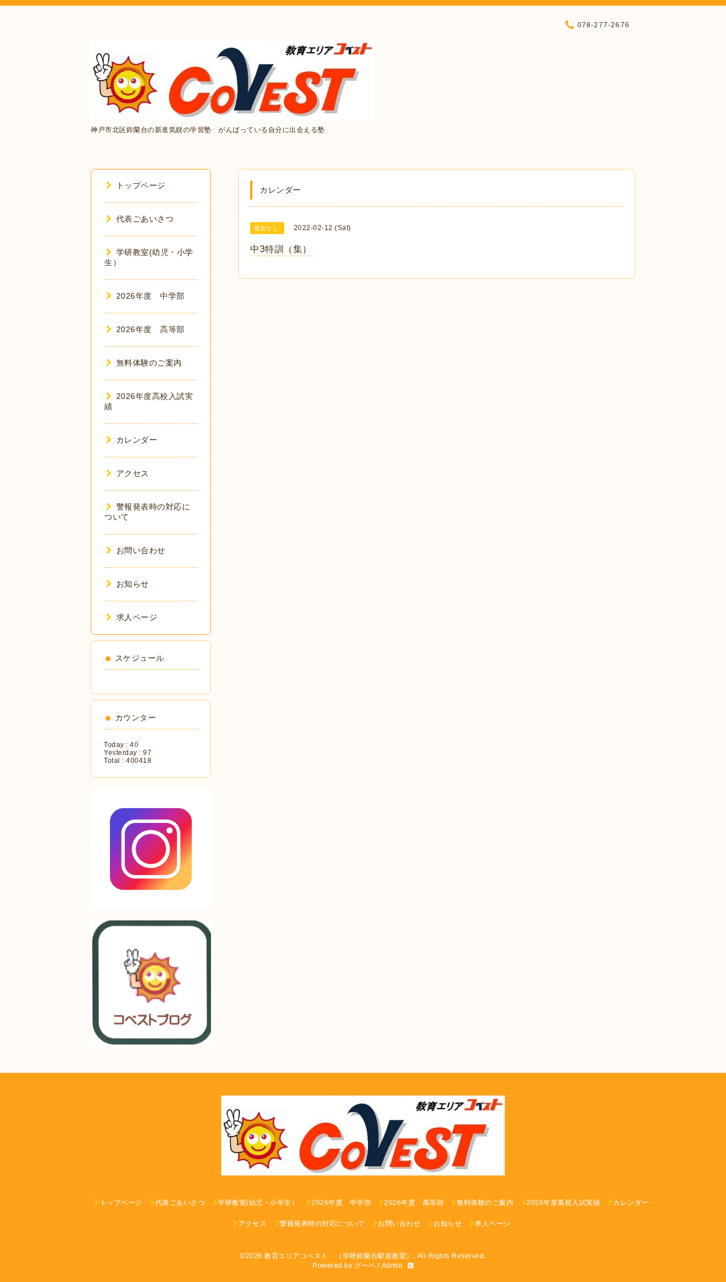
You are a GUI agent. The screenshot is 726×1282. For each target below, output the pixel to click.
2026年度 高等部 (150, 329)
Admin (392, 1266)
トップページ (141, 185)
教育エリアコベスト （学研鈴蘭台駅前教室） (338, 1256)
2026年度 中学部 (150, 295)
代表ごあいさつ (145, 218)
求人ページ (136, 617)
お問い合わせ (141, 550)
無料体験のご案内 (149, 362)
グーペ (365, 1266)
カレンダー (136, 439)
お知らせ (132, 583)
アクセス (132, 473)
